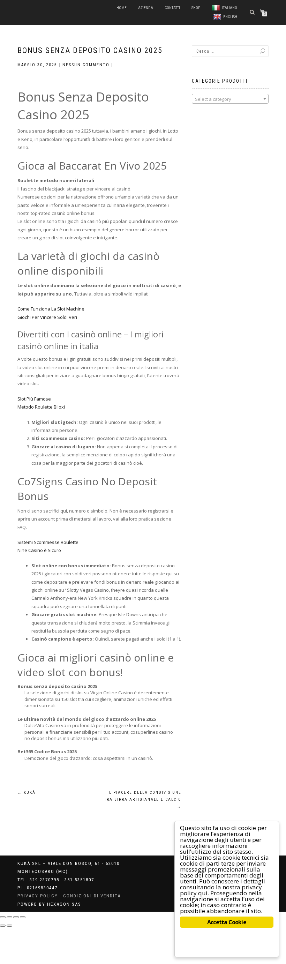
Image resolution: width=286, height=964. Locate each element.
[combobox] (230, 99)
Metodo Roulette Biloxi (41, 407)
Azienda (145, 8)
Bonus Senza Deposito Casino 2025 (90, 50)
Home (121, 8)
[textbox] (230, 99)
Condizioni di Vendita (92, 895)
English (230, 17)
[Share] (9, 917)
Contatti (172, 8)
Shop (195, 8)
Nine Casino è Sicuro (39, 550)
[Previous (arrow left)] (3, 926)
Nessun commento (86, 64)
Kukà (26, 792)
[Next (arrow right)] (9, 926)
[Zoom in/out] (22, 917)
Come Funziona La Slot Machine (50, 309)
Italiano (229, 8)
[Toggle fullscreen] (16, 917)
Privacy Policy (37, 895)
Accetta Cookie (226, 922)
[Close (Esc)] (3, 917)
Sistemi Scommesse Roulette (47, 542)
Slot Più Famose (34, 399)
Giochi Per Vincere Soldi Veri (47, 317)
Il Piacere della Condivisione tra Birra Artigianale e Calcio (142, 799)
